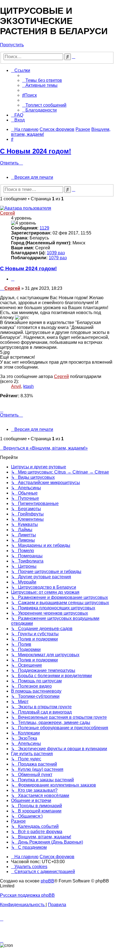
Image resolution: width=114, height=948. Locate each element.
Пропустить (12, 44)
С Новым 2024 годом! (35, 151)
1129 (44, 228)
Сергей (7, 213)
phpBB (47, 881)
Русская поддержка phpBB (27, 895)
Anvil (16, 386)
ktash (28, 386)
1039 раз (56, 252)
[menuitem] (42, 80)
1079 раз (58, 257)
